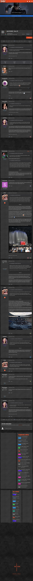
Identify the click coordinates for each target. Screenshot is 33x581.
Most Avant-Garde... (16, 506)
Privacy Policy (14, 573)
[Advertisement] (16, 23)
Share (24, 34)
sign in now (20, 424)
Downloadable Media (24, 447)
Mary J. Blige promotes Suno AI (23, 449)
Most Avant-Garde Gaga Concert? (23, 443)
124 (21, 419)
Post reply (29, 37)
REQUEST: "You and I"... (16, 509)
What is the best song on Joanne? (23, 452)
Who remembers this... (16, 496)
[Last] (26, 41)
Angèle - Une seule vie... (16, 519)
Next (25, 419)
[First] (1, 41)
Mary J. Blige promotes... (16, 516)
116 (8, 419)
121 (16, 419)
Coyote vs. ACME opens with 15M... (23, 466)
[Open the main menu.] (32, 1)
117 (9, 419)
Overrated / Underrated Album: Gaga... (24, 475)
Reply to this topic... (9, 428)
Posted (11, 45)
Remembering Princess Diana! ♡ (23, 485)
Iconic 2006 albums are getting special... (24, 482)
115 (6, 419)
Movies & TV (23, 467)
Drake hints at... (15, 493)
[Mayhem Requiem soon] (16, 8)
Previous (4, 419)
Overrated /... (15, 499)
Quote (11, 58)
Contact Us (18, 573)
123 (19, 419)
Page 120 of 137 (29, 41)
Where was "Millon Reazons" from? (23, 446)
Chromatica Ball (14, 34)
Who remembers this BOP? (22, 439)
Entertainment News (24, 451)
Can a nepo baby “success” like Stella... (24, 462)
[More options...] (31, 45)
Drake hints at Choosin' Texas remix (23, 456)
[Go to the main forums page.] (30, 1)
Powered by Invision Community (17, 574)
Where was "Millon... (16, 503)
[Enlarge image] (20, 238)
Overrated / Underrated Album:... (23, 436)
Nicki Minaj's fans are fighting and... (23, 472)
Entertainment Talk (25, 441)
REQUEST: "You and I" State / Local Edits (24, 479)
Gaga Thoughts (24, 444)
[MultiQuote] (9, 58)
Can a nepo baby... (15, 512)
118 (11, 419)
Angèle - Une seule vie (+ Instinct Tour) (24, 469)
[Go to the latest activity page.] (27, 1)
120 (14, 419)
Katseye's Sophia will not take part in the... (24, 459)
